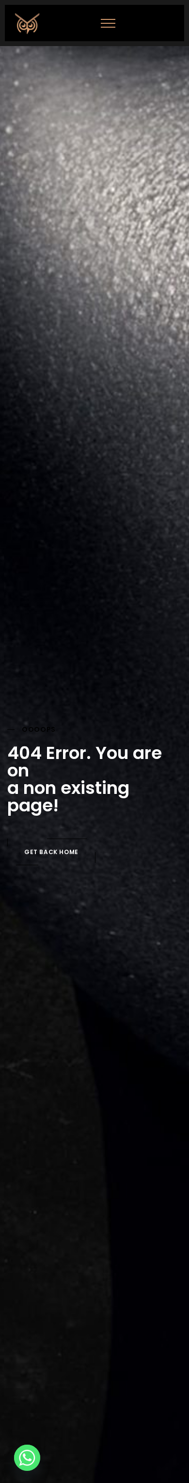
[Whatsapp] (27, 1458)
